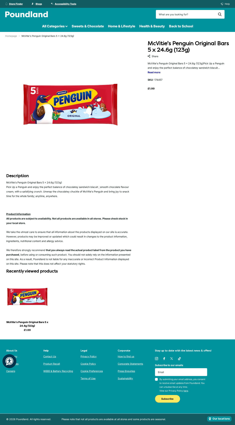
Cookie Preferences (92, 371)
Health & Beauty (152, 26)
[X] (171, 358)
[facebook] (164, 358)
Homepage (11, 36)
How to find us (126, 356)
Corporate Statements (130, 363)
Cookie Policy (88, 363)
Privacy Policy (89, 356)
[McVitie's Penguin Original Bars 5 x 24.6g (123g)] (27, 297)
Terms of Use (88, 378)
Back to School (181, 26)
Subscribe (167, 398)
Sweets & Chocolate (88, 26)
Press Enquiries (126, 371)
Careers (10, 371)
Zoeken (220, 14)
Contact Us (49, 356)
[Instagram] (156, 358)
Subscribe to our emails (169, 365)
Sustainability (125, 378)
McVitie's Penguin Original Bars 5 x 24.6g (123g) (27, 324)
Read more (154, 72)
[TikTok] (179, 358)
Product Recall (51, 363)
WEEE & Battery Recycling (58, 371)
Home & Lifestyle (121, 26)
